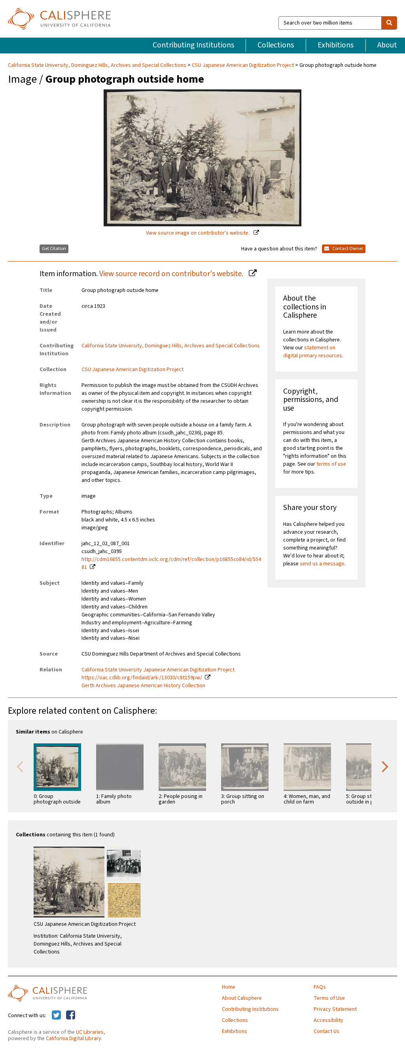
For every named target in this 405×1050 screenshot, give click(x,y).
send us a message (322, 564)
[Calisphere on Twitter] (56, 1015)
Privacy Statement (335, 1009)
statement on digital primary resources (312, 352)
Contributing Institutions (193, 45)
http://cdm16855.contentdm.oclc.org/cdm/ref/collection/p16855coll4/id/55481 (171, 563)
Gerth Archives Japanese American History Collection (143, 686)
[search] (389, 23)
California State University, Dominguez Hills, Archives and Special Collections (97, 65)
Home (228, 987)
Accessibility (328, 1020)
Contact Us (326, 1031)
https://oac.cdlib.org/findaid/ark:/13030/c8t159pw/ (141, 678)
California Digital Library (73, 1038)
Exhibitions (336, 45)
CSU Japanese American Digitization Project (243, 65)
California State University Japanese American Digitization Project (158, 670)
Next (385, 766)
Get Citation (54, 248)
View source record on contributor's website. (172, 273)
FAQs (320, 987)
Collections (275, 45)
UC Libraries (90, 1032)
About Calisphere (242, 998)
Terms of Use (329, 998)
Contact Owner (347, 248)
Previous (20, 766)
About (387, 45)
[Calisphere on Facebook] (70, 1015)
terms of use (331, 464)
